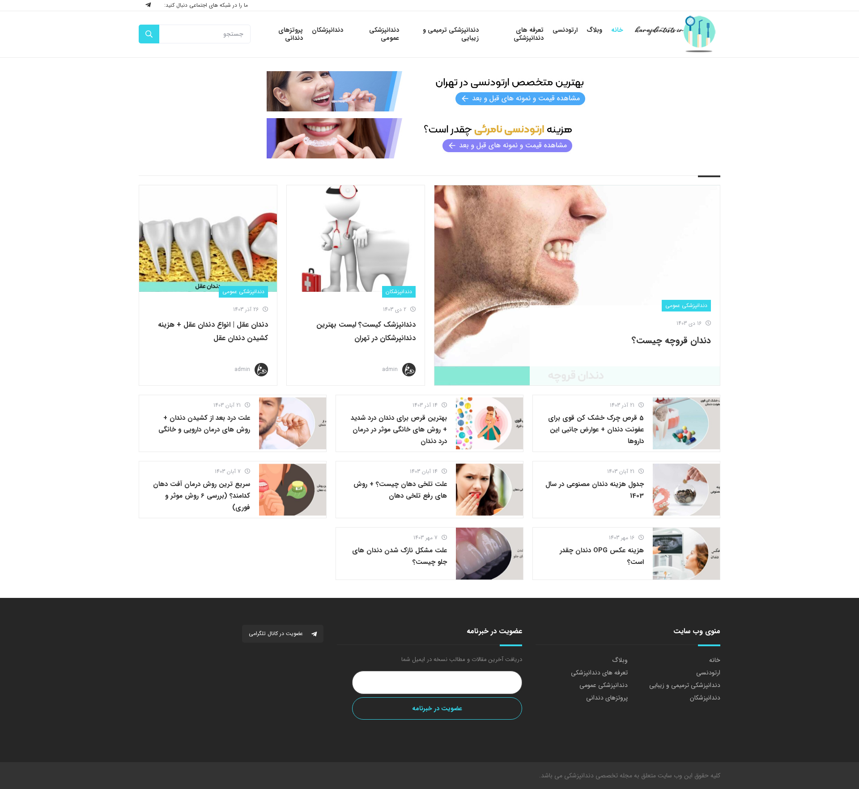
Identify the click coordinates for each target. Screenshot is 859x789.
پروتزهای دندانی (607, 698)
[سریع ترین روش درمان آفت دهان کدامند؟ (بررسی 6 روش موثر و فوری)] (292, 490)
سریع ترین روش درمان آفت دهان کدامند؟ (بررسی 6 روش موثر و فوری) (201, 496)
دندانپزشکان (399, 291)
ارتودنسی (708, 673)
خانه (714, 660)
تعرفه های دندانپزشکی (599, 673)
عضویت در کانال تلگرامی (277, 633)
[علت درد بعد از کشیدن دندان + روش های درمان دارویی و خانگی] (292, 423)
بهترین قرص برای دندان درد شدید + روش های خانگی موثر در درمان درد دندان (399, 430)
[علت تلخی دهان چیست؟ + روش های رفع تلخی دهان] (489, 490)
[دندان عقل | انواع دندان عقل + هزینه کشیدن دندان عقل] (208, 238)
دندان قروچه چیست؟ (671, 340)
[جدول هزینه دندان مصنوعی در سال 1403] (686, 490)
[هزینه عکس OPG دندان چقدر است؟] (686, 554)
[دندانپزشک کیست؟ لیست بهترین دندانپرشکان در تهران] (356, 238)
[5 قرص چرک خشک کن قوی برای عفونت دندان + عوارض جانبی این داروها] (686, 423)
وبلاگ (620, 660)
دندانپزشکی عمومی (686, 305)
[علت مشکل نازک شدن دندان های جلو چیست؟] (489, 554)
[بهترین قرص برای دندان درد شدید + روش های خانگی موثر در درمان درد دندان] (489, 423)
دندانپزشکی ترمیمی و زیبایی (684, 685)
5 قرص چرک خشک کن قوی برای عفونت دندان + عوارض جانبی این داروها (596, 430)
